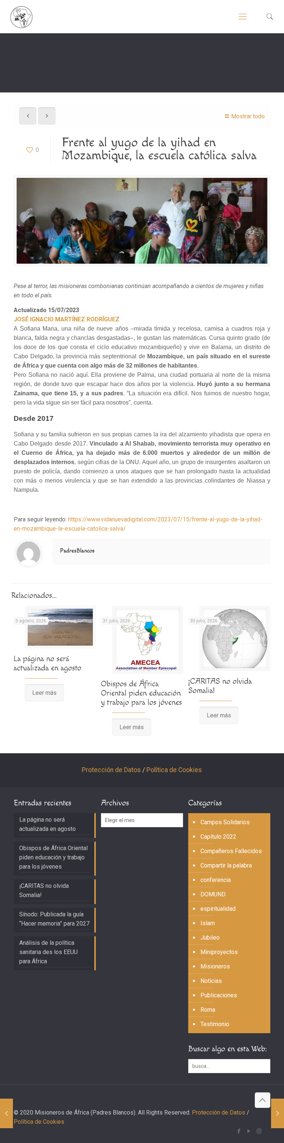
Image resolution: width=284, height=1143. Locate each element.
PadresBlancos (77, 551)
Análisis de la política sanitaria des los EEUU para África (48, 952)
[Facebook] (239, 1131)
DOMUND (213, 894)
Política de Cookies (174, 770)
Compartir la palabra (226, 865)
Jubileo (210, 937)
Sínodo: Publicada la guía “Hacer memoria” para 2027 (54, 919)
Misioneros (215, 966)
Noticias (211, 980)
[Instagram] (259, 1131)
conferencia (215, 879)
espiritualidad (218, 908)
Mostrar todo (248, 116)
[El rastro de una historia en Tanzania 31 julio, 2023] (6, 1113)
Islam (207, 923)
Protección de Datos (111, 770)
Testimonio (214, 1024)
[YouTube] (249, 1131)
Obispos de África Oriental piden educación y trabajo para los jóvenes (141, 693)
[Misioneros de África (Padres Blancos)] (21, 16)
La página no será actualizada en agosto (47, 663)
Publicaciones (218, 995)
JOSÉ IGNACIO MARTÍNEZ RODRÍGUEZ (66, 319)
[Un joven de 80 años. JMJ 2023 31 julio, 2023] (277, 1113)
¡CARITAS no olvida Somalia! (44, 890)
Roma (207, 1009)
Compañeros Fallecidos (231, 851)
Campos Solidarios (225, 822)
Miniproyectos (219, 952)
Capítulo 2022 (218, 836)
